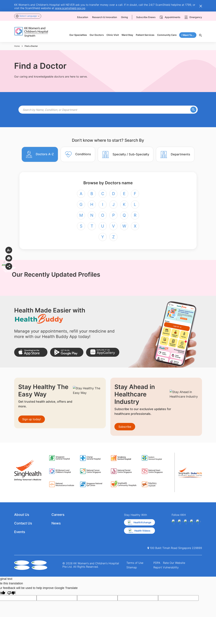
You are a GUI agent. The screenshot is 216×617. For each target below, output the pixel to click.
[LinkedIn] (192, 521)
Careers (57, 515)
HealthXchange (142, 522)
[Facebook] (174, 521)
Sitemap (131, 567)
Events (19, 532)
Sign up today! (31, 419)
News (56, 523)
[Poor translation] (11, 592)
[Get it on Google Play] (66, 352)
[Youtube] (180, 521)
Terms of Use (134, 562)
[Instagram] (186, 521)
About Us (21, 515)
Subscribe (124, 426)
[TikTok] (198, 521)
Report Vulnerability (166, 567)
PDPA (156, 562)
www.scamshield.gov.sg (70, 8)
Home (17, 46)
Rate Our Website (174, 562)
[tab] (40, 154)
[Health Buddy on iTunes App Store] (30, 352)
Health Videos (142, 530)
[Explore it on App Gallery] (102, 352)
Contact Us (23, 523)
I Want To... (188, 35)
